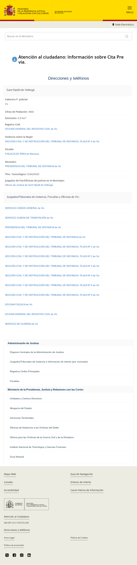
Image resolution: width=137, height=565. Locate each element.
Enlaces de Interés (81, 482)
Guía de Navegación (82, 474)
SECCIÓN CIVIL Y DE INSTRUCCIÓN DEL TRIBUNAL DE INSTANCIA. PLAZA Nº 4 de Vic (52, 141)
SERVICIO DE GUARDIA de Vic (21, 323)
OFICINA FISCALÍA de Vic (18, 304)
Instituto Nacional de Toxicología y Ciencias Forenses (38, 447)
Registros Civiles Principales (25, 371)
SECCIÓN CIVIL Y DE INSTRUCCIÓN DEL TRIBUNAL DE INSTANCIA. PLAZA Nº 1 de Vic (52, 246)
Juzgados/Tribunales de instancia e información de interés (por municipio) (49, 361)
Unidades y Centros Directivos (26, 398)
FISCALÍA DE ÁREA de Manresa (22, 153)
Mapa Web (10, 474)
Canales (8, 482)
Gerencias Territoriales (22, 418)
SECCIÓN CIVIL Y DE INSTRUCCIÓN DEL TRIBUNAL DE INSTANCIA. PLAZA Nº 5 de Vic (52, 285)
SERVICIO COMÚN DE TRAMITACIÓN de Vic (29, 217)
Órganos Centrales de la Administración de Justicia (37, 352)
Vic (6, 104)
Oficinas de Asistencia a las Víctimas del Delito (34, 427)
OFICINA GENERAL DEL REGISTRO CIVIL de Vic (31, 129)
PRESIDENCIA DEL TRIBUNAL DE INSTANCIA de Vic (33, 166)
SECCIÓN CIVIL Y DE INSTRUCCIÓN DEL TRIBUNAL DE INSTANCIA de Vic (45, 237)
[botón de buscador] (127, 36)
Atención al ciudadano (16, 516)
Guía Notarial (17, 456)
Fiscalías (14, 381)
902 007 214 (10, 522)
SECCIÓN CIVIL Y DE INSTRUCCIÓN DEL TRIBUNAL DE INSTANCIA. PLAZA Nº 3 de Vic (52, 266)
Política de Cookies (79, 537)
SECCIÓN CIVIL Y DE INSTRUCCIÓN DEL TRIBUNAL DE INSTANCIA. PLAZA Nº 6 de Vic (52, 295)
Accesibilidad (11, 490)
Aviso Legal (9, 537)
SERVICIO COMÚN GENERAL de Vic (24, 208)
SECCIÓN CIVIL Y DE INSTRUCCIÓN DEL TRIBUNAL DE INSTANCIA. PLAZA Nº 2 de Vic (52, 256)
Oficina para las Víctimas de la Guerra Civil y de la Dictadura (42, 437)
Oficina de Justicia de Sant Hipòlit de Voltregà (29, 185)
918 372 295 (23, 522)
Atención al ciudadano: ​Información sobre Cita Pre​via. (71, 59)
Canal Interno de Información (87, 490)
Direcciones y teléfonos (17, 530)
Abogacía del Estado (21, 408)
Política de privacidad (14, 545)
